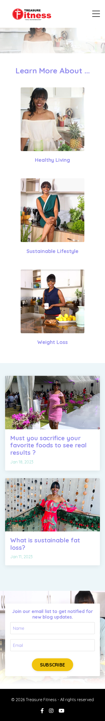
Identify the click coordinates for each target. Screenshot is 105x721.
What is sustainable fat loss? (45, 544)
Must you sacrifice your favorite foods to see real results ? (48, 445)
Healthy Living (52, 160)
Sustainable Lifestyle (52, 251)
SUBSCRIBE (52, 665)
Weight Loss (52, 342)
